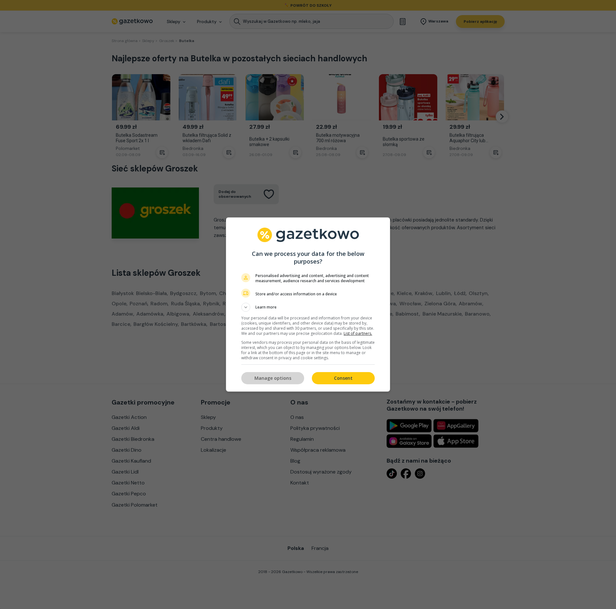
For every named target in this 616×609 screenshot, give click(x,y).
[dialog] (308, 304)
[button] (308, 307)
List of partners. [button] (358, 333)
